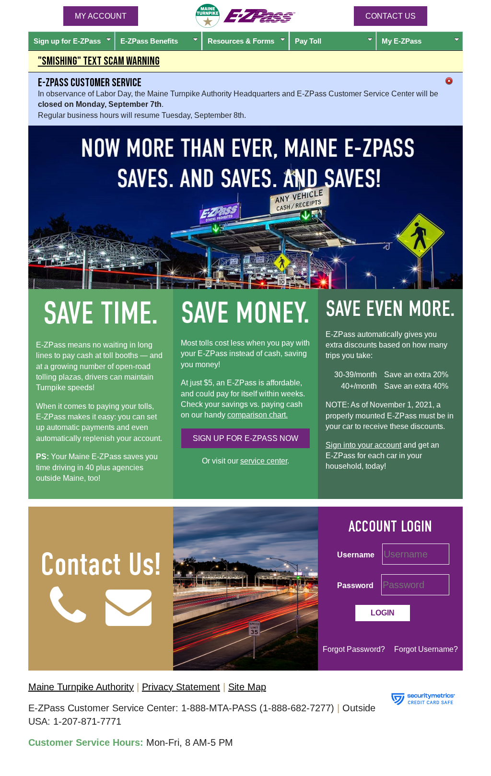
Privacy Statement (181, 687)
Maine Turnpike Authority (81, 687)
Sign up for (67, 41)
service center (263, 461)
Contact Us (390, 16)
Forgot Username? (426, 649)
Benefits (149, 41)
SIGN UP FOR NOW (245, 438)
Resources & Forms (241, 41)
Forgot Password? (354, 649)
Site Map (247, 687)
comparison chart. (257, 415)
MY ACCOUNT (101, 16)
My (401, 41)
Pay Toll (308, 41)
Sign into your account (363, 445)
